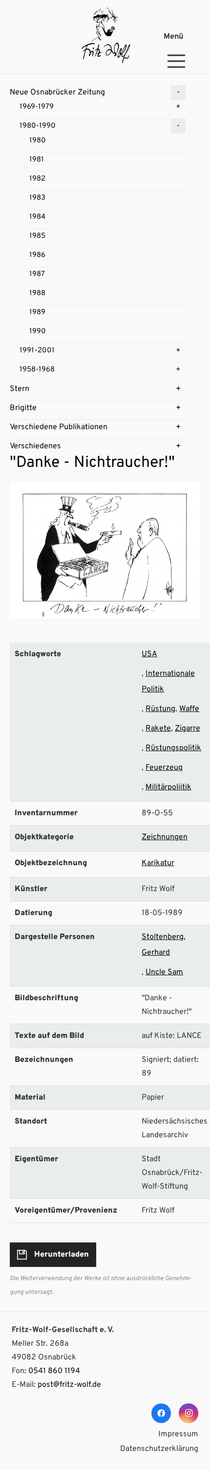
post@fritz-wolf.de (69, 1385)
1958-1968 (37, 369)
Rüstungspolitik (173, 748)
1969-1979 (37, 107)
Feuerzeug (164, 768)
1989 (37, 312)
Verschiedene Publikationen (58, 427)
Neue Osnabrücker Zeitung (57, 92)
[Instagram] (188, 1413)
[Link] (104, 36)
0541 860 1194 (54, 1371)
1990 (37, 331)
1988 (37, 293)
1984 (37, 217)
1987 (37, 274)
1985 (37, 236)
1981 (36, 159)
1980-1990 (38, 126)
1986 (37, 255)
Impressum (178, 1434)
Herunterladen (61, 1255)
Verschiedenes (35, 446)
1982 (37, 179)
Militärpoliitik (168, 787)
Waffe (189, 709)
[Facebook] (161, 1413)
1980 (37, 140)
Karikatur (158, 863)
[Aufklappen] (178, 92)
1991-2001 (37, 350)
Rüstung (160, 709)
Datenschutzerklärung (159, 1449)
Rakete (158, 729)
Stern (19, 389)
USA (149, 654)
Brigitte (23, 408)
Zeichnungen (165, 837)
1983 (37, 198)
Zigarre (187, 729)
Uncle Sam (164, 972)
